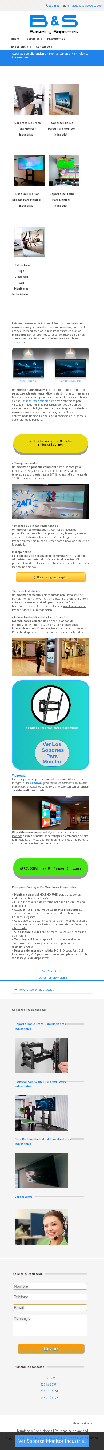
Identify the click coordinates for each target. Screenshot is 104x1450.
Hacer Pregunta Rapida (52, 577)
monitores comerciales (40, 401)
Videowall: (19, 775)
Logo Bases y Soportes (54, 24)
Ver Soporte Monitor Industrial (52, 1441)
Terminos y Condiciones (34, 1431)
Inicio (15, 38)
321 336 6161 (49, 1391)
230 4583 (49, 1378)
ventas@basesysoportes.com (85, 5)
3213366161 (53, 971)
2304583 (54, 5)
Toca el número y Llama (52, 978)
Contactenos (24, 1197)
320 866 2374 (49, 1384)
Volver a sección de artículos (35, 990)
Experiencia (19, 46)
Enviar (51, 1348)
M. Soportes (56, 38)
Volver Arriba (81, 1423)
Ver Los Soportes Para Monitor (53, 753)
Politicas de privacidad (71, 1431)
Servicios (33, 38)
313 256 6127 (49, 1398)
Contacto (43, 46)
